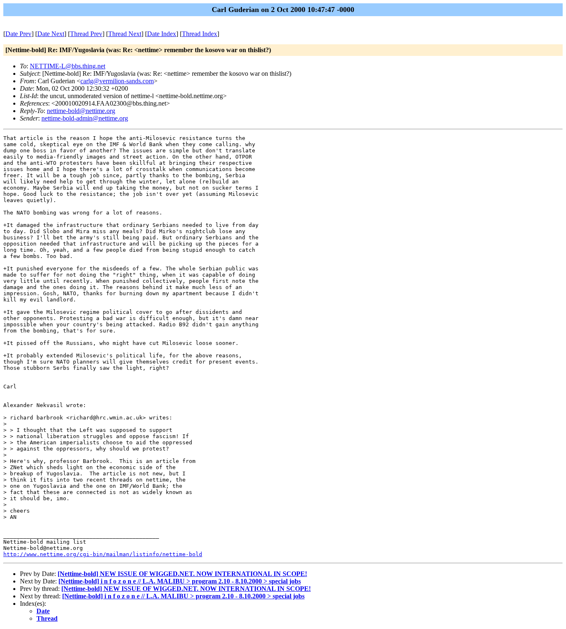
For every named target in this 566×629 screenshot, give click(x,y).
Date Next (50, 33)
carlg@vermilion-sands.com (117, 80)
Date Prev (18, 33)
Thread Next (124, 33)
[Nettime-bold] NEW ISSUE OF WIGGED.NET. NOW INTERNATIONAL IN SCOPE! (182, 573)
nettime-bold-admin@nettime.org (84, 118)
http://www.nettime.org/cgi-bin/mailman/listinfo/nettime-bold (102, 554)
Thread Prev (86, 33)
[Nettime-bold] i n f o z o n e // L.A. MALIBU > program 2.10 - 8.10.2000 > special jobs (179, 581)
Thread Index (199, 33)
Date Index (161, 33)
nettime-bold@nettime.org (81, 110)
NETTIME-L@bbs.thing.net (67, 66)
